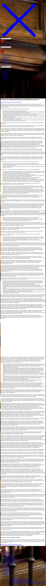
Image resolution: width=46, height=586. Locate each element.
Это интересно (5, 574)
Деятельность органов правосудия (9, 554)
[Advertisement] (23, 88)
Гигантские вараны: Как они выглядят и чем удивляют (20, 579)
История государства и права (8, 555)
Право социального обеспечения (9, 561)
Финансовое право (6, 569)
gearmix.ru (25, 585)
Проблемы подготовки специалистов (10, 562)
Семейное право (6, 564)
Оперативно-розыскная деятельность (14, 102)
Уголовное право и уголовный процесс (10, 568)
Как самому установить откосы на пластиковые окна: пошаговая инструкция (24, 583)
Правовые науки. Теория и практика (7, 44)
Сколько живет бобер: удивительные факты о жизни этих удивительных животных (29, 582)
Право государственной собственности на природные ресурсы (15, 560)
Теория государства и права (8, 565)
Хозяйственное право (7, 571)
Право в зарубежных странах (8, 559)
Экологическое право (7, 572)
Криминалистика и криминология (9, 557)
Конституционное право (7, 556)
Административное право (8, 549)
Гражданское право (6, 552)
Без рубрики (5, 550)
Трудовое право (6, 566)
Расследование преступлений (8, 563)
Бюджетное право (6, 551)
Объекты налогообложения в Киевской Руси (20, 580)
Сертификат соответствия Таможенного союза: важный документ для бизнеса (24, 581)
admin (1, 102)
